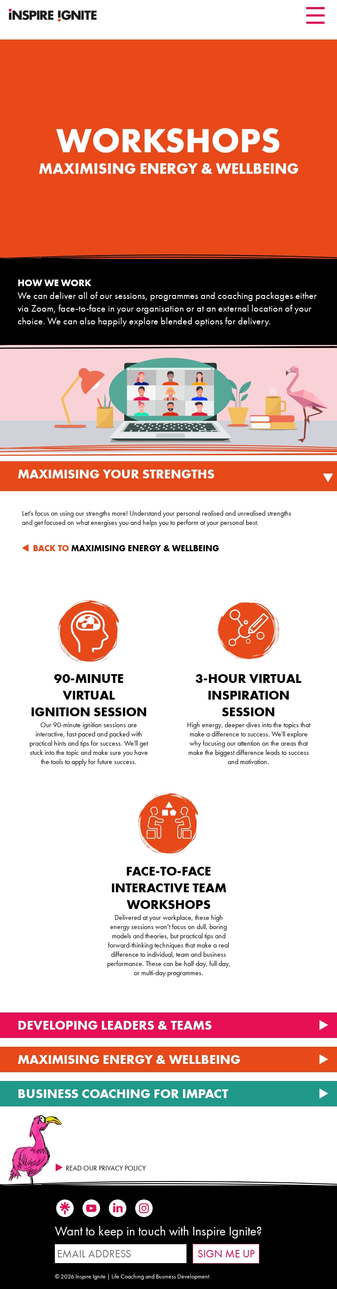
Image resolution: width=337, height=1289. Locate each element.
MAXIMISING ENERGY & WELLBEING (126, 548)
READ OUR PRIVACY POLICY (106, 1168)
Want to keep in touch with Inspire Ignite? (158, 1231)
